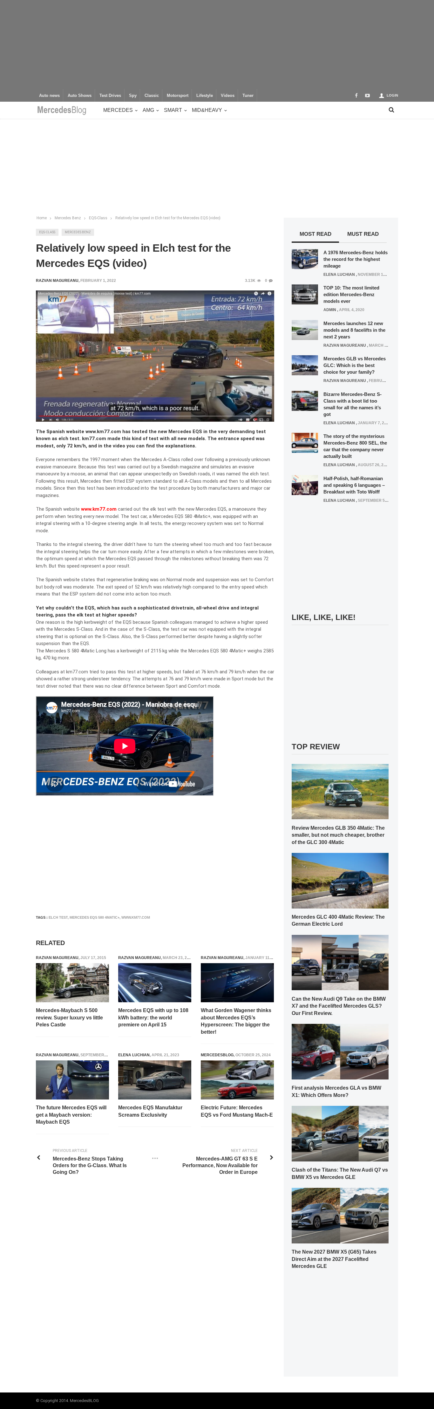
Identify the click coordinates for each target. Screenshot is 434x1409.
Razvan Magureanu (57, 958)
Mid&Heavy (207, 110)
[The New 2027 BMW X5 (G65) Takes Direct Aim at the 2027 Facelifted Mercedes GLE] (340, 1215)
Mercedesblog (217, 1055)
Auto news (49, 95)
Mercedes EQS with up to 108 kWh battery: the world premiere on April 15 (153, 1017)
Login (392, 95)
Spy (133, 95)
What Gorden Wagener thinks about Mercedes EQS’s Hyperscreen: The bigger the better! (236, 1021)
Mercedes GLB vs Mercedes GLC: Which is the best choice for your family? (354, 365)
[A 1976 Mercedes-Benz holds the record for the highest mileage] (305, 259)
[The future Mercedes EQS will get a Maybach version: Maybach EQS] (72, 1080)
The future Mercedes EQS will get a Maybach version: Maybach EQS (71, 1115)
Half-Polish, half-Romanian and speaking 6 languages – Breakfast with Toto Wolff (354, 485)
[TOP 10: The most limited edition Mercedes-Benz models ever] (305, 294)
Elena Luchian (134, 1055)
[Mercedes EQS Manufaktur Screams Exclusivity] (154, 1080)
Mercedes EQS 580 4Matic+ (94, 917)
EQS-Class (47, 232)
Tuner (248, 95)
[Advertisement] (217, 44)
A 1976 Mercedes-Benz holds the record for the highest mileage (355, 259)
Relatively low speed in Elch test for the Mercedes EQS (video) (167, 218)
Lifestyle (204, 95)
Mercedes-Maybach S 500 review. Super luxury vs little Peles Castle (69, 1017)
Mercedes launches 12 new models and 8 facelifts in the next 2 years (354, 330)
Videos (227, 95)
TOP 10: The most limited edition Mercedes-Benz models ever (351, 294)
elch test (58, 917)
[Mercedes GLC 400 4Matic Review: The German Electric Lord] (340, 880)
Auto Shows (80, 95)
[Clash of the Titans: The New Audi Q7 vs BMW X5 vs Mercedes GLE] (340, 1133)
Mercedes (118, 110)
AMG (148, 110)
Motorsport (177, 95)
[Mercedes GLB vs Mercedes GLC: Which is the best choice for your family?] (305, 365)
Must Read (363, 234)
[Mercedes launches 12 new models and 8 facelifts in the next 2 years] (305, 329)
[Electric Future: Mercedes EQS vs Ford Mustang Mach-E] (237, 1080)
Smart (173, 110)
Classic (152, 95)
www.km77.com (99, 509)
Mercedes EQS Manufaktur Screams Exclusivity (150, 1111)
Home (42, 218)
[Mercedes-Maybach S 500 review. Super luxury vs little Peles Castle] (72, 983)
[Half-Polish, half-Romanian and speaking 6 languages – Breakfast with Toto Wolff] (305, 484)
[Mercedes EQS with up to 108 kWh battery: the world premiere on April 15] (154, 983)
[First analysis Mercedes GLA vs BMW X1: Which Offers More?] (340, 1051)
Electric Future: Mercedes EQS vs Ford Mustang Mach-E (237, 1111)
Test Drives (110, 95)
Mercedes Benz (78, 232)
